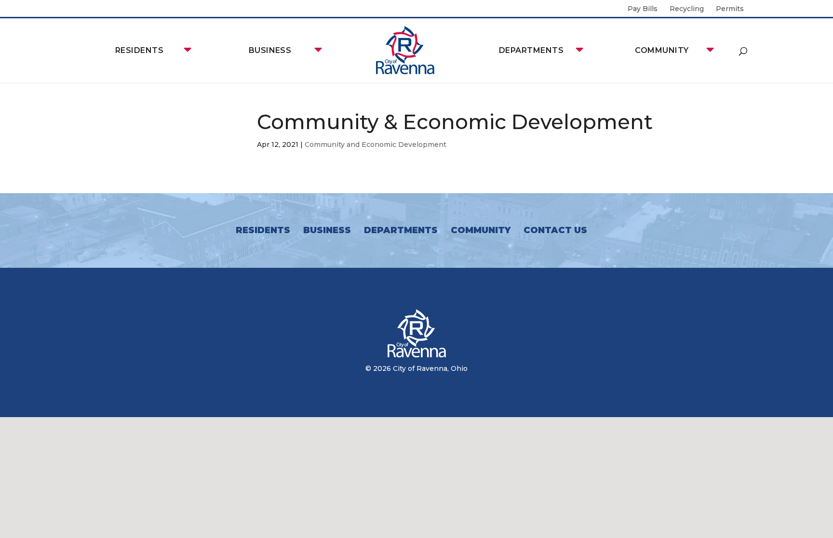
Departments (531, 50)
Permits (730, 9)
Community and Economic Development (375, 144)
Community (661, 50)
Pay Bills (643, 9)
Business (270, 50)
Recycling (687, 9)
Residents (139, 50)
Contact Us (555, 230)
